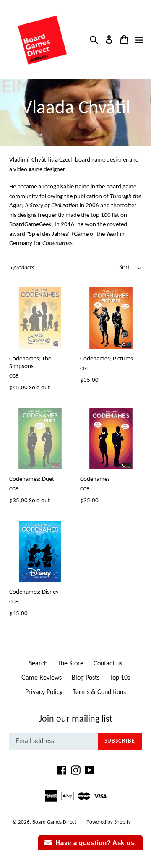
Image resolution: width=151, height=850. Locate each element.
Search (38, 663)
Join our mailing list (75, 719)
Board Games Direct (54, 822)
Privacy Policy (43, 692)
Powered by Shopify (108, 822)
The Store (70, 663)
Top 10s (119, 678)
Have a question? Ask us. (94, 842)
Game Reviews (41, 678)
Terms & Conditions (99, 692)
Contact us (108, 663)
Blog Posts (85, 678)
